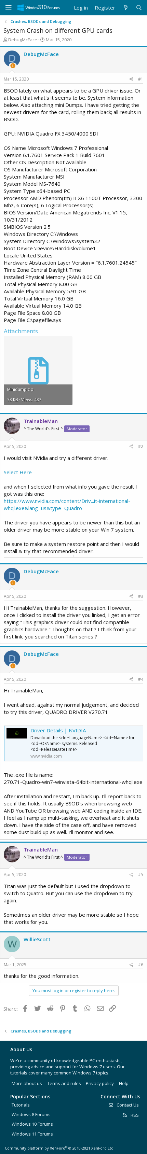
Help (124, 1083)
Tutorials (21, 1105)
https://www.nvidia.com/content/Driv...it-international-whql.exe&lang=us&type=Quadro (67, 504)
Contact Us (127, 1105)
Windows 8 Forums (31, 1114)
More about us (27, 1083)
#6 (140, 965)
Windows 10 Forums (32, 1124)
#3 (140, 596)
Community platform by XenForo (60, 1148)
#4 (140, 679)
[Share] (131, 79)
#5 (140, 874)
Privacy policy (100, 1083)
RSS (134, 1115)
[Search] (139, 7)
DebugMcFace (22, 40)
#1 (140, 79)
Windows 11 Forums (32, 1134)
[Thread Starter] (13, 65)
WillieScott (37, 939)
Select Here (18, 472)
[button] (8, 7)
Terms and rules (64, 1083)
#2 (140, 446)
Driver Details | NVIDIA (58, 730)
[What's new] (125, 7)
